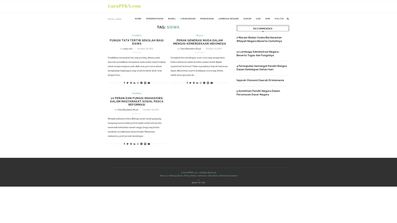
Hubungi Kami (176, 175)
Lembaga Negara (229, 19)
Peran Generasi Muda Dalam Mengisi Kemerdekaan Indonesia (199, 42)
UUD (258, 19)
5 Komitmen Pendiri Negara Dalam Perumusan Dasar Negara (258, 93)
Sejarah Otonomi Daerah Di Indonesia (260, 80)
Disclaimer (213, 175)
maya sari (127, 48)
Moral (172, 19)
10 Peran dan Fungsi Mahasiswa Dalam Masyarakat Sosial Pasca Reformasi (136, 101)
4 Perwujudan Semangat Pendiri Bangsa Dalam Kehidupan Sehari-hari (261, 68)
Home (138, 19)
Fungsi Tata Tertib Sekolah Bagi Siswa (137, 42)
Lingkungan (188, 19)
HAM (267, 19)
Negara (199, 35)
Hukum (247, 19)
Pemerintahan (154, 19)
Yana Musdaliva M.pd (190, 48)
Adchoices (202, 175)
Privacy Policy (190, 175)
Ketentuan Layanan (228, 175)
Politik (279, 19)
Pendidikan (207, 19)
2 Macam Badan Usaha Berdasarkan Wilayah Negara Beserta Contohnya (259, 39)
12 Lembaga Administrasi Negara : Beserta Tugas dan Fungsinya (258, 53)
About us (164, 175)
